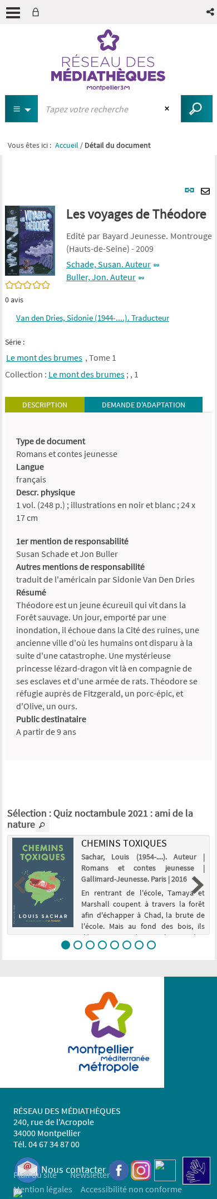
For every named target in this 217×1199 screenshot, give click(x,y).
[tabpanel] (108, 586)
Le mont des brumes (44, 357)
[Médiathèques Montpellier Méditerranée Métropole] (108, 60)
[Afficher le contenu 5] (114, 945)
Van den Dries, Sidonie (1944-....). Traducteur (92, 317)
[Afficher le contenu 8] (151, 945)
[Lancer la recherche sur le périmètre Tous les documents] (197, 108)
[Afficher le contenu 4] (102, 945)
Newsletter (90, 1174)
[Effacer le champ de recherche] (168, 109)
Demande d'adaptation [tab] (143, 405)
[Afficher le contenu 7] (139, 945)
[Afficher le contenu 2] (77, 945)
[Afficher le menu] (13, 13)
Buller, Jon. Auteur (101, 276)
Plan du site (35, 1174)
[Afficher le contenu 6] (126, 945)
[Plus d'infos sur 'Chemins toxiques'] (43, 882)
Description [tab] (44, 405)
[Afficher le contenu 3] (90, 945)
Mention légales (42, 1189)
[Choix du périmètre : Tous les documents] (21, 108)
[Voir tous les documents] (42, 825)
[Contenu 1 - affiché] (65, 945)
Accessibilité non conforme (131, 1189)
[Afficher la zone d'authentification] (38, 12)
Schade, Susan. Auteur (108, 264)
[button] (211, 12)
